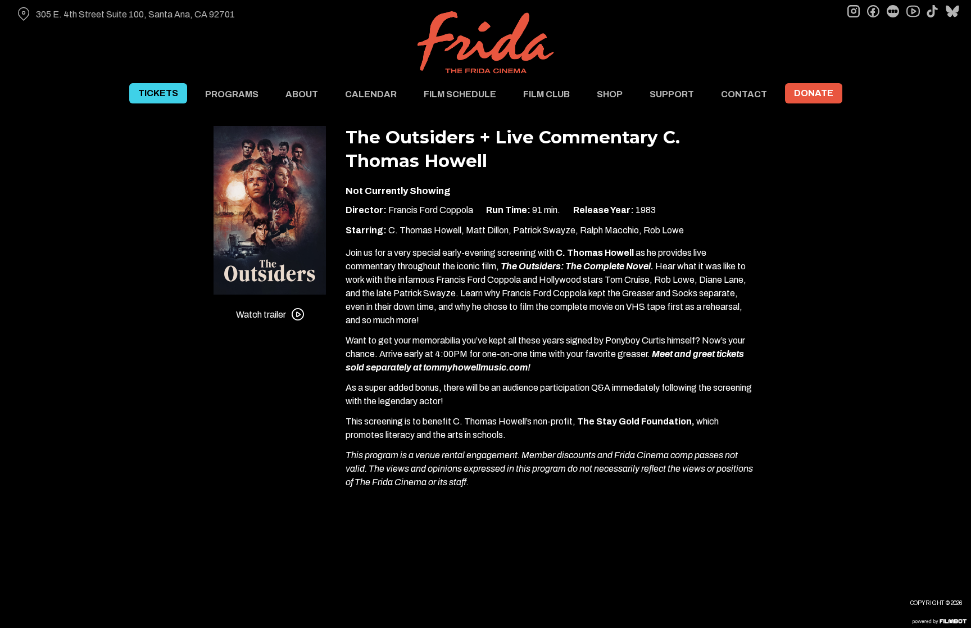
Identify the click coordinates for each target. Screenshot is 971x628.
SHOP (610, 94)
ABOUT (301, 94)
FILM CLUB (546, 94)
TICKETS (158, 93)
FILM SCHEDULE (460, 94)
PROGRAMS (231, 94)
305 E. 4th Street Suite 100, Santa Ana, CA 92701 (135, 14)
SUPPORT (672, 94)
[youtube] (912, 11)
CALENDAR (371, 94)
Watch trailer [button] (261, 314)
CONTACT (744, 94)
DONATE (813, 93)
